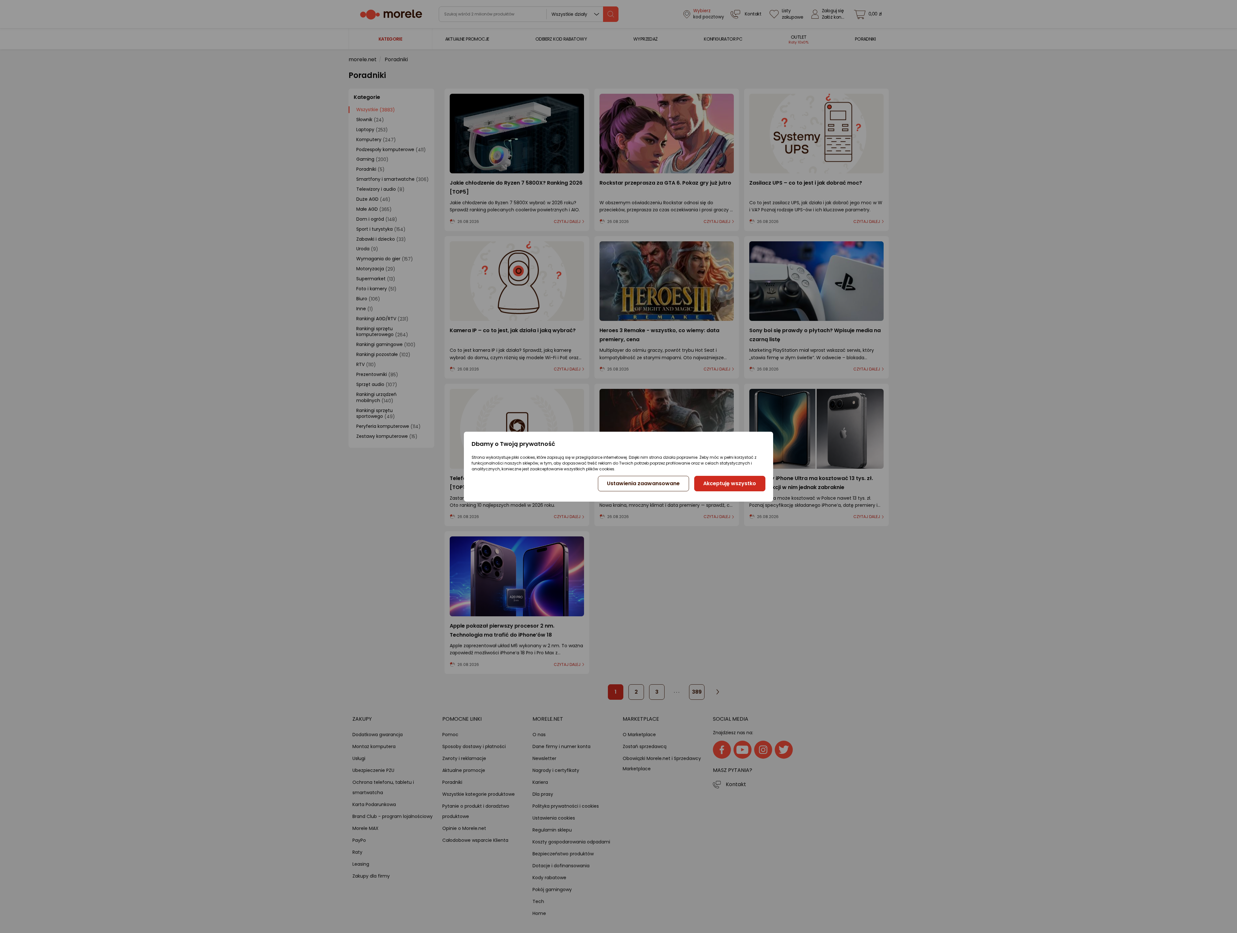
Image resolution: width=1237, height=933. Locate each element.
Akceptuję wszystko (729, 483)
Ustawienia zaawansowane (643, 483)
